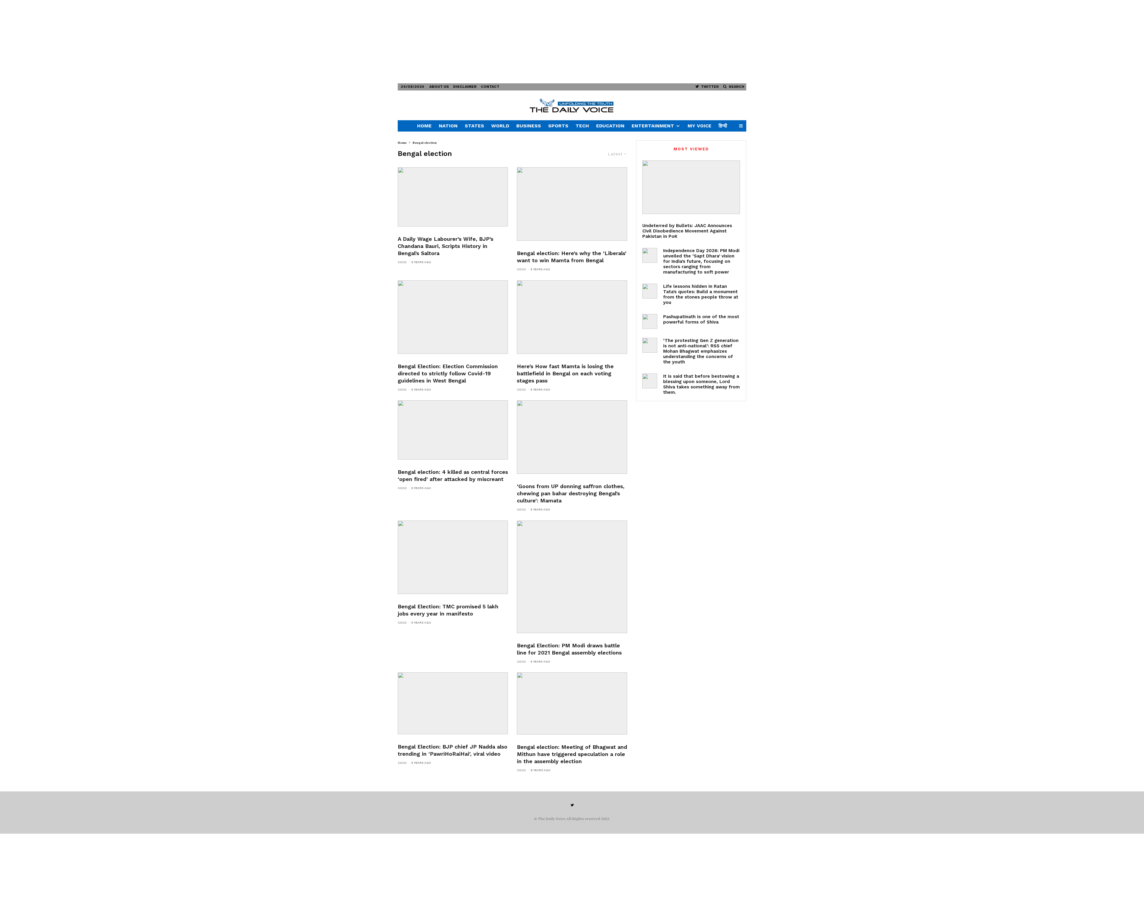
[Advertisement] (179, 41)
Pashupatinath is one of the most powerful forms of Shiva (701, 319)
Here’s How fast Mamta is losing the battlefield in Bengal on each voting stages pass (565, 373)
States (474, 126)
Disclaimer (465, 87)
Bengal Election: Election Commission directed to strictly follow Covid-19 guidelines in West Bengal (448, 373)
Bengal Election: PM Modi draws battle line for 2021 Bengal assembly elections (569, 649)
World (500, 126)
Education (610, 126)
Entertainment (653, 126)
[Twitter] (572, 805)
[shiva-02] (649, 381)
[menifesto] (453, 557)
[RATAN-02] (649, 291)
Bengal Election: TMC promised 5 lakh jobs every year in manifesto (448, 610)
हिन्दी (723, 126)
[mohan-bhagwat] (649, 345)
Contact (490, 87)
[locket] (453, 430)
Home (424, 126)
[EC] (453, 317)
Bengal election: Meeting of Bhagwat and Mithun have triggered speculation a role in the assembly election (572, 754)
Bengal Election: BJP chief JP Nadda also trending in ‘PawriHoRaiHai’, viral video (452, 750)
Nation (448, 126)
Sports (558, 126)
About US (439, 87)
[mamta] (572, 204)
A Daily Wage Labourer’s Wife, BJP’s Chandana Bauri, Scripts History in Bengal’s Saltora (445, 246)
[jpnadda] (453, 703)
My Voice (699, 126)
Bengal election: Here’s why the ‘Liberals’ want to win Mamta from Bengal (572, 256)
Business (528, 126)
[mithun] (572, 577)
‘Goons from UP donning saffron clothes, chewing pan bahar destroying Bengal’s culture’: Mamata (570, 493)
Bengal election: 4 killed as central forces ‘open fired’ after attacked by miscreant (453, 475)
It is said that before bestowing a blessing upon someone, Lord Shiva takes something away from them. (701, 384)
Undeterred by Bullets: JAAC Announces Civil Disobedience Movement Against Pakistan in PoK (687, 231)
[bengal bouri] (453, 196)
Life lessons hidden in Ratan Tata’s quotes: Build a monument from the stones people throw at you (700, 294)
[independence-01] (649, 255)
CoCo (402, 262)
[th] (572, 703)
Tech (582, 126)
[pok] (691, 187)
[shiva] (649, 321)
